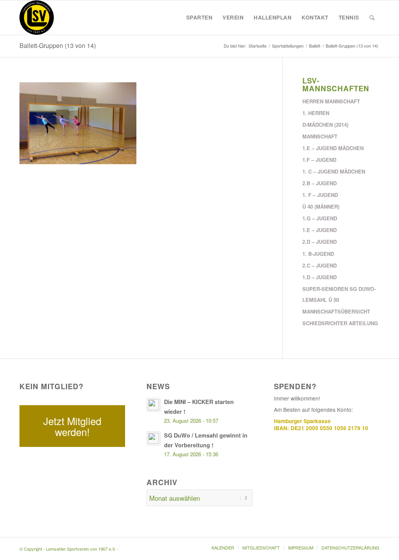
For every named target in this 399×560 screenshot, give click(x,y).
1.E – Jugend (319, 230)
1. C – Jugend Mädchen (333, 171)
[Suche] (372, 17)
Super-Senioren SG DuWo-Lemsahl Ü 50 (339, 294)
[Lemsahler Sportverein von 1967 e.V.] (36, 17)
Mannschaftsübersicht (336, 311)
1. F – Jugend (320, 194)
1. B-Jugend (318, 253)
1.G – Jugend (319, 218)
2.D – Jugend (319, 241)
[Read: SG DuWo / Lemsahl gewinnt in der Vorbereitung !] (154, 438)
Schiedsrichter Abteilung (340, 323)
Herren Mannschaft (331, 101)
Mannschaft (319, 136)
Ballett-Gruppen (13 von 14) (57, 45)
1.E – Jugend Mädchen (333, 148)
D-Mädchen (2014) (325, 124)
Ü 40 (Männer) (320, 206)
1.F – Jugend (319, 159)
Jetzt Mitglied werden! (72, 426)
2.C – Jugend (319, 265)
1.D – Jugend (319, 277)
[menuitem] (199, 17)
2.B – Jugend (319, 183)
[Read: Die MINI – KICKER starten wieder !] (154, 405)
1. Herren (315, 113)
